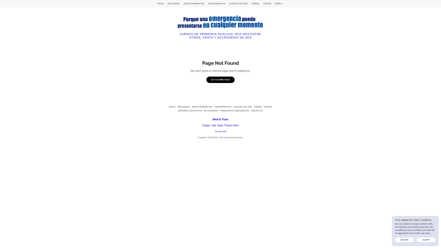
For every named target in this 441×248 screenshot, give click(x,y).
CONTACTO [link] (257, 111)
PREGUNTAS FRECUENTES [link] (234, 111)
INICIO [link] (160, 4)
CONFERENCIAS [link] (216, 4)
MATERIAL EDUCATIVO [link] (190, 111)
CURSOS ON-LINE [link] (238, 4)
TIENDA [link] (255, 4)
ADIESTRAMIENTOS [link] (194, 4)
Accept (426, 240)
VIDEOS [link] (267, 4)
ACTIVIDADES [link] (211, 111)
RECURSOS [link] (174, 4)
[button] (279, 3)
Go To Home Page (220, 80)
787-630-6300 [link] (220, 132)
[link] (220, 21)
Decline (404, 240)
